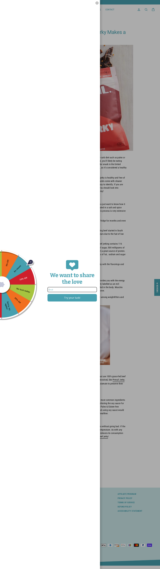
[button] (97, 2)
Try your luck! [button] (72, 297)
